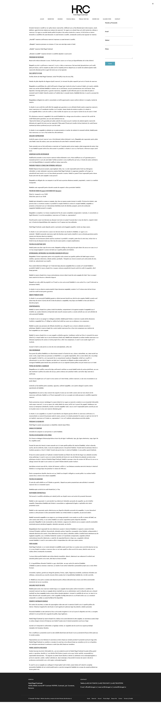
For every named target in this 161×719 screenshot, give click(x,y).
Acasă (42, 19)
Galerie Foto (107, 19)
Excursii (60, 19)
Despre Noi (95, 19)
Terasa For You (84, 19)
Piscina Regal (70, 19)
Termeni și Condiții (128, 698)
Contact (117, 19)
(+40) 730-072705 (117, 683)
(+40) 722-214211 (104, 683)
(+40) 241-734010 (91, 683)
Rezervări (51, 19)
